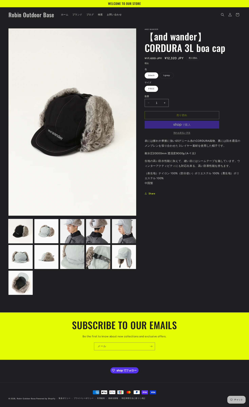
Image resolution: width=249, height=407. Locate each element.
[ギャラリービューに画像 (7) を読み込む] (46, 257)
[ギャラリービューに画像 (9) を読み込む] (98, 257)
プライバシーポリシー (84, 398)
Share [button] (152, 193)
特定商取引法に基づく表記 (133, 398)
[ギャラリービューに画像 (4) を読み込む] (98, 231)
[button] (222, 14)
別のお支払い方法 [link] (181, 133)
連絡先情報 (113, 398)
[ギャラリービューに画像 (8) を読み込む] (72, 257)
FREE (152, 89)
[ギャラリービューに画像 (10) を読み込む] (124, 257)
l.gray (167, 76)
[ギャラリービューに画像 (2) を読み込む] (46, 231)
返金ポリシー (64, 398)
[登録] (151, 346)
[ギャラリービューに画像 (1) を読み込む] (20, 231)
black (152, 76)
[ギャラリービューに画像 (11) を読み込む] (20, 283)
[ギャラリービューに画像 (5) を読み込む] (124, 231)
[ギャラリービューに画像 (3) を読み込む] (72, 231)
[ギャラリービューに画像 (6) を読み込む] (20, 257)
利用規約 (101, 398)
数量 (147, 96)
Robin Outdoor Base (26, 399)
